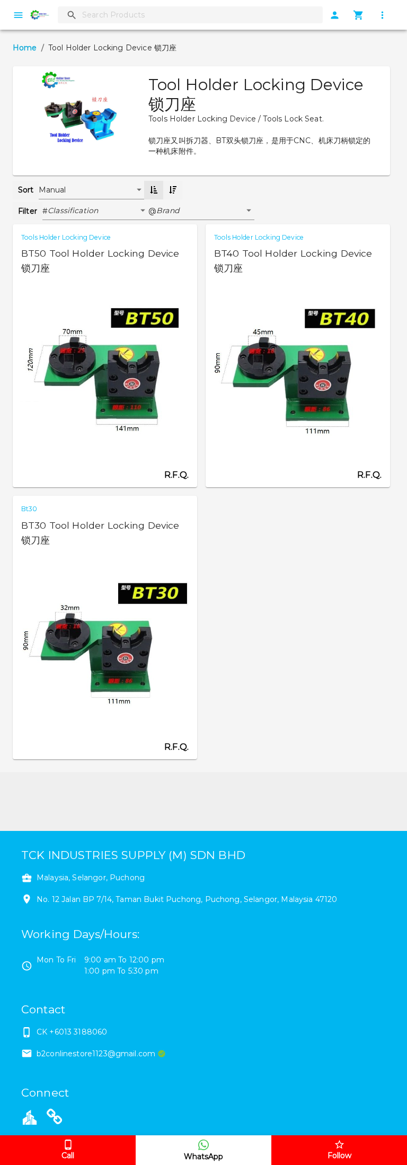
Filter (27, 211)
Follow (339, 1155)
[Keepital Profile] (29, 1117)
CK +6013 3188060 (72, 1032)
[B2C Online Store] (55, 1118)
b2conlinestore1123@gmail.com (96, 1053)
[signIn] (335, 15)
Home (25, 47)
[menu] (18, 15)
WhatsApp (203, 1156)
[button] (98, 211)
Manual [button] (52, 190)
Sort (26, 190)
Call (67, 1155)
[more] (382, 15)
